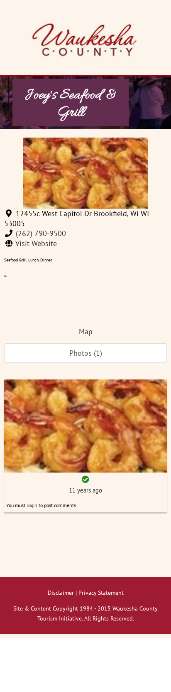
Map (86, 331)
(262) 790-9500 (41, 233)
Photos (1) (85, 353)
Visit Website (36, 243)
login (32, 505)
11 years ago (85, 490)
